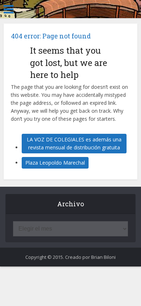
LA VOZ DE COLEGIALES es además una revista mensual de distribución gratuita (74, 143)
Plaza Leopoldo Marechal (55, 162)
